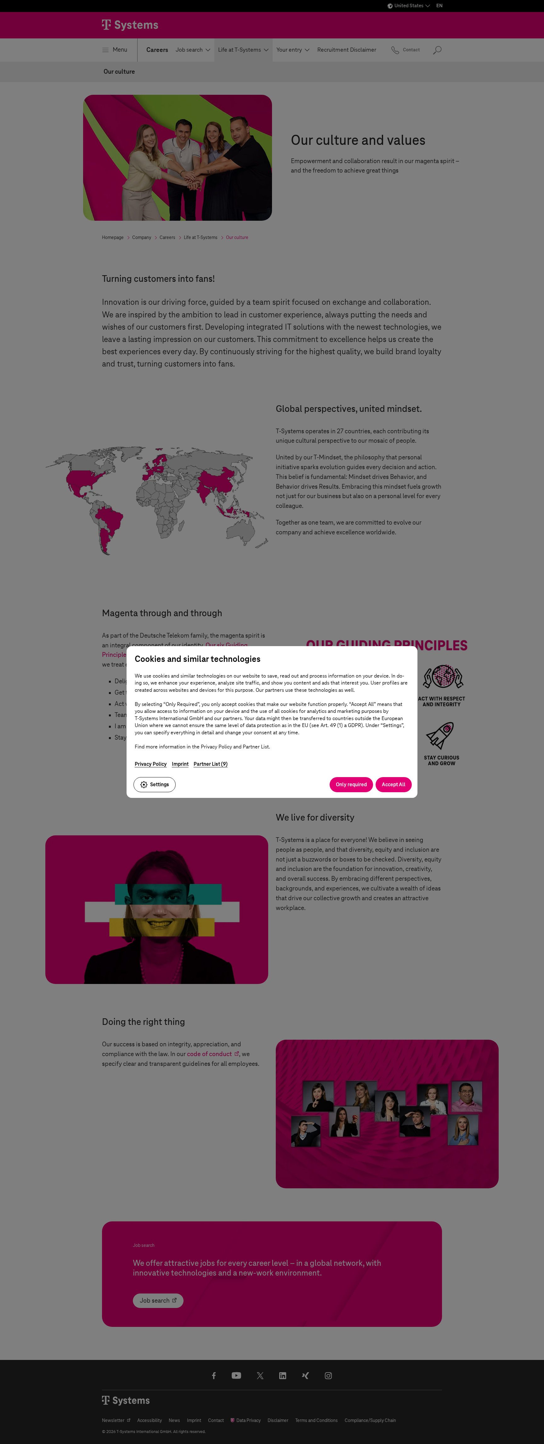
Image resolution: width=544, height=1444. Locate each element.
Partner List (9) (211, 764)
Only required (351, 784)
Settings (159, 784)
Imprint (180, 764)
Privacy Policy (151, 764)
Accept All (393, 784)
